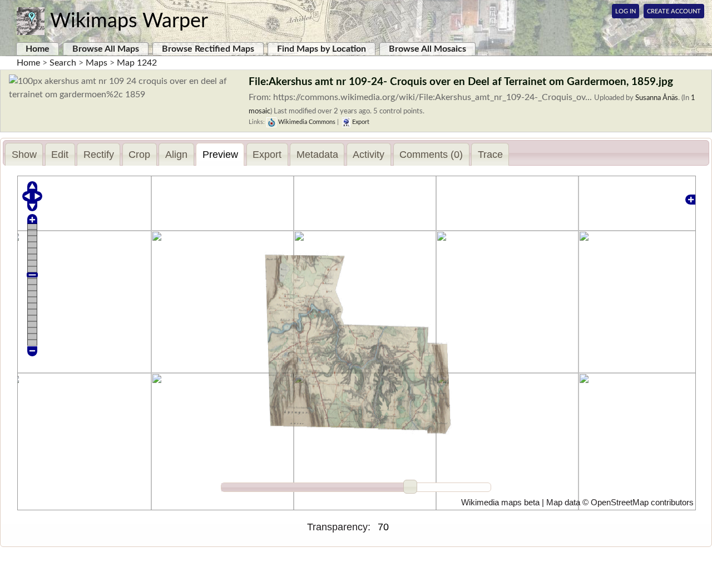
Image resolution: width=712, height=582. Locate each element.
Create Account (674, 11)
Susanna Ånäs (656, 98)
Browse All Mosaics (427, 48)
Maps (96, 62)
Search (63, 62)
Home (38, 48)
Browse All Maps (105, 48)
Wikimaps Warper (129, 21)
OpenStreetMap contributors (642, 502)
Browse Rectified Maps (208, 48)
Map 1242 (137, 62)
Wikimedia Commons (305, 122)
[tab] (24, 154)
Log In (625, 11)
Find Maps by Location (321, 48)
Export (359, 122)
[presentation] (24, 154)
